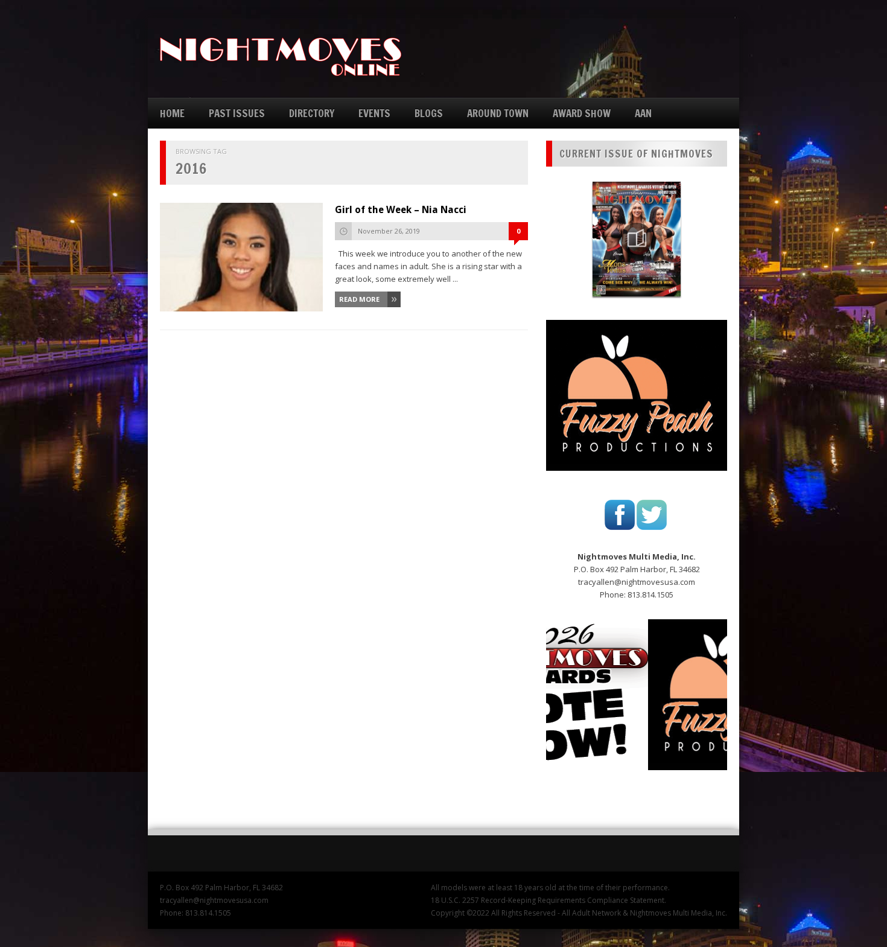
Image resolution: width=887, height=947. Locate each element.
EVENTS (374, 113)
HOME (172, 113)
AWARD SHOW (582, 113)
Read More (359, 299)
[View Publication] (636, 239)
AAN (643, 113)
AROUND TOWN (498, 113)
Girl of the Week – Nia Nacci (400, 209)
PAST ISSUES (237, 113)
